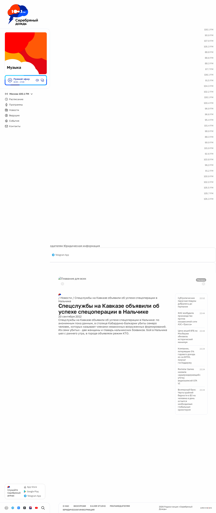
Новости (14, 110)
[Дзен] (24, 508)
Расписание (16, 99)
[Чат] (42, 80)
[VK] (18, 508)
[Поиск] (43, 508)
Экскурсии (79, 506)
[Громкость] (37, 80)
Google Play (33, 491)
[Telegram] (12, 508)
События (14, 120)
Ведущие (14, 115)
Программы (16, 104)
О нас (66, 506)
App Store (32, 487)
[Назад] (62, 283)
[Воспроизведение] (9, 80)
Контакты (14, 126)
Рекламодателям (51, 246)
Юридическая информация (82, 246)
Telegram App (62, 255)
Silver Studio (97, 506)
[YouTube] (36, 508)
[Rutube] (30, 508)
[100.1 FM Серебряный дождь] (23, 14)
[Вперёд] (203, 283)
